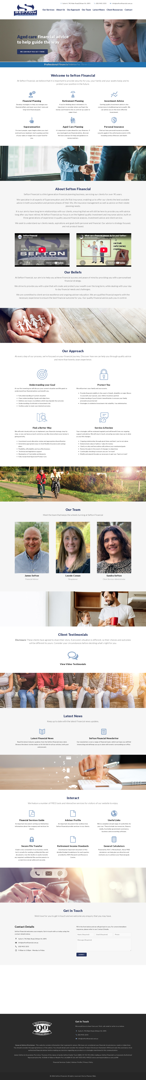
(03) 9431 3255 (101, 3)
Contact (128, 10)
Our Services (48, 10)
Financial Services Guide (61, 1062)
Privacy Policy (88, 1062)
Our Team (86, 10)
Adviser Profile (77, 1062)
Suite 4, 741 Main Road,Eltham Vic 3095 (76, 3)
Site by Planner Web (88, 1076)
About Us (60, 10)
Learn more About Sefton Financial (36, 52)
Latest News (99, 10)
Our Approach (73, 10)
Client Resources (115, 10)
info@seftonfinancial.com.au (122, 3)
